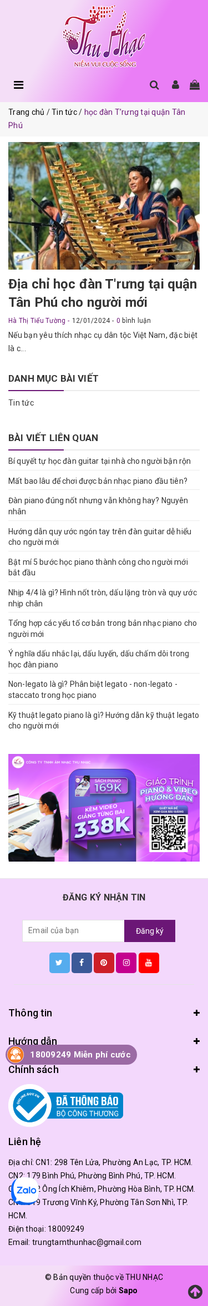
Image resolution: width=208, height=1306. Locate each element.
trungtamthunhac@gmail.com (86, 1242)
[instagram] (126, 962)
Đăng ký (150, 931)
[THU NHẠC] (104, 37)
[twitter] (59, 962)
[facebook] (82, 962)
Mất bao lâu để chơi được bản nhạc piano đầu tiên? (97, 481)
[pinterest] (104, 962)
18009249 (66, 1228)
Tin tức (21, 402)
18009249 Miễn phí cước (80, 1055)
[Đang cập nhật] (104, 808)
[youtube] (149, 962)
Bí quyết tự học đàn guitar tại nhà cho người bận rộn (99, 461)
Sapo (128, 1290)
